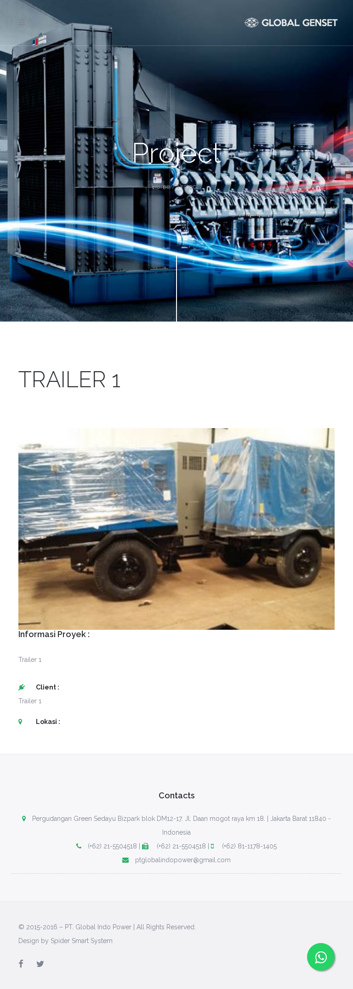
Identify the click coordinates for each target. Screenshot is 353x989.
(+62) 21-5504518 (112, 846)
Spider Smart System (82, 940)
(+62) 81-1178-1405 (248, 846)
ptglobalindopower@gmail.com (183, 860)
